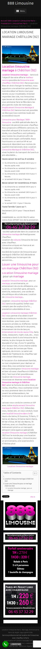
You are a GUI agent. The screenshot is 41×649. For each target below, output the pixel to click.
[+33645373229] (5, 644)
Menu (22, 11)
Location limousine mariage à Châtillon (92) (19, 480)
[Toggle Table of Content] (34, 473)
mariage (18, 276)
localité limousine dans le (18, 413)
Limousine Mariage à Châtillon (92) (18, 150)
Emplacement (8, 107)
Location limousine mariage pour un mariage (20, 489)
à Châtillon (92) (25, 70)
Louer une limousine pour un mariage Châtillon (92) (18, 485)
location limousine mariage (14, 433)
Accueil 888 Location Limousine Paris (18, 21)
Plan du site (13, 646)
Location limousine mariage (15, 75)
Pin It (33, 497)
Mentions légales (25, 646)
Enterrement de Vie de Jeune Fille (17, 332)
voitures (17, 240)
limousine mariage (29, 369)
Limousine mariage (11, 234)
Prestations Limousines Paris (14, 23)
